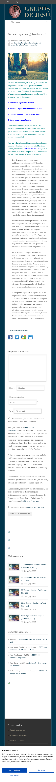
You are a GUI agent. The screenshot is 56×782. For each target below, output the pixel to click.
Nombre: (12, 388)
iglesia (21, 45)
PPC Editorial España (13, 2)
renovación (33, 45)
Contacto (26, 2)
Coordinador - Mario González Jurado (27, 43)
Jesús (26, 45)
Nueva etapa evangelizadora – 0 (27, 34)
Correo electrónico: (16, 397)
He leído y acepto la (28, 507)
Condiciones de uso (17, 730)
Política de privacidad (36, 507)
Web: (11, 411)
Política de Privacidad (30, 501)
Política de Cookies (17, 741)
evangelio (14, 45)
